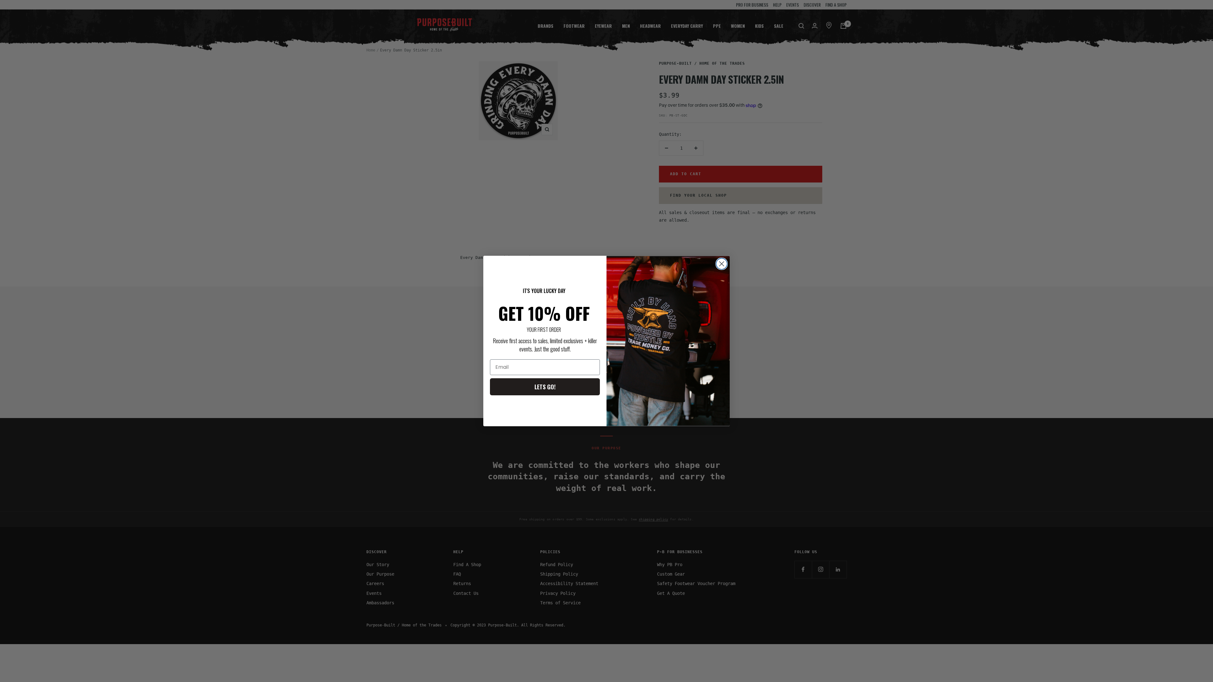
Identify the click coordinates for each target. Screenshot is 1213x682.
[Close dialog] (721, 263)
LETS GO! (545, 387)
